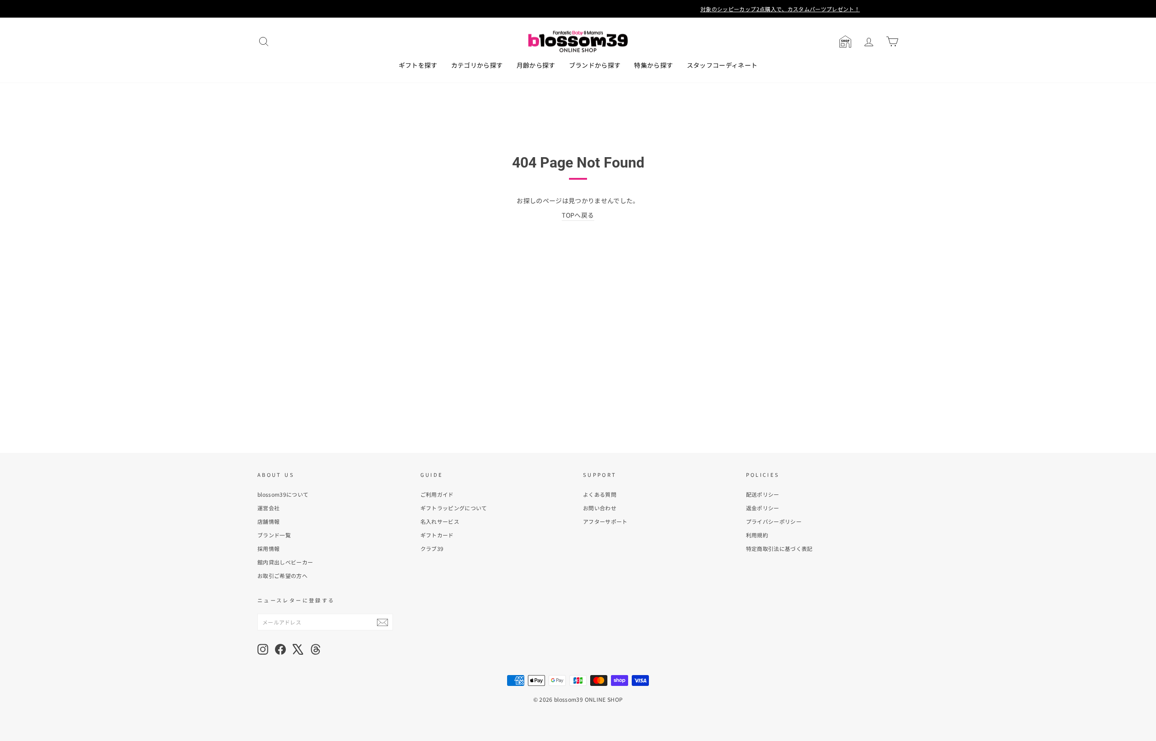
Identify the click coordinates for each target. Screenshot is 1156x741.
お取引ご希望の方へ (282, 575)
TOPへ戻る (578, 214)
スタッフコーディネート (722, 65)
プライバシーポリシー (774, 521)
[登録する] (382, 622)
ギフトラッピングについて (453, 508)
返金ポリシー (762, 508)
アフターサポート (605, 521)
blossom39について (283, 494)
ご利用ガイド (437, 494)
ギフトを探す (418, 65)
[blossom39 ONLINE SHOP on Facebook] (280, 649)
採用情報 (268, 548)
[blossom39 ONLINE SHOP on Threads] (315, 649)
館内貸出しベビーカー (285, 562)
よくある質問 (599, 494)
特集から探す (653, 65)
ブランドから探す (595, 65)
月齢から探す (536, 65)
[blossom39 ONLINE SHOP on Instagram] (262, 649)
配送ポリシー (762, 494)
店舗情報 (268, 521)
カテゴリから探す (477, 65)
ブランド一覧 (274, 535)
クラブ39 (432, 548)
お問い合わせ (599, 508)
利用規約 (757, 535)
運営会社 (268, 508)
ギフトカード (437, 535)
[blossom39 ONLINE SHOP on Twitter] (298, 649)
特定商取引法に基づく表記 (779, 548)
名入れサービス (439, 521)
